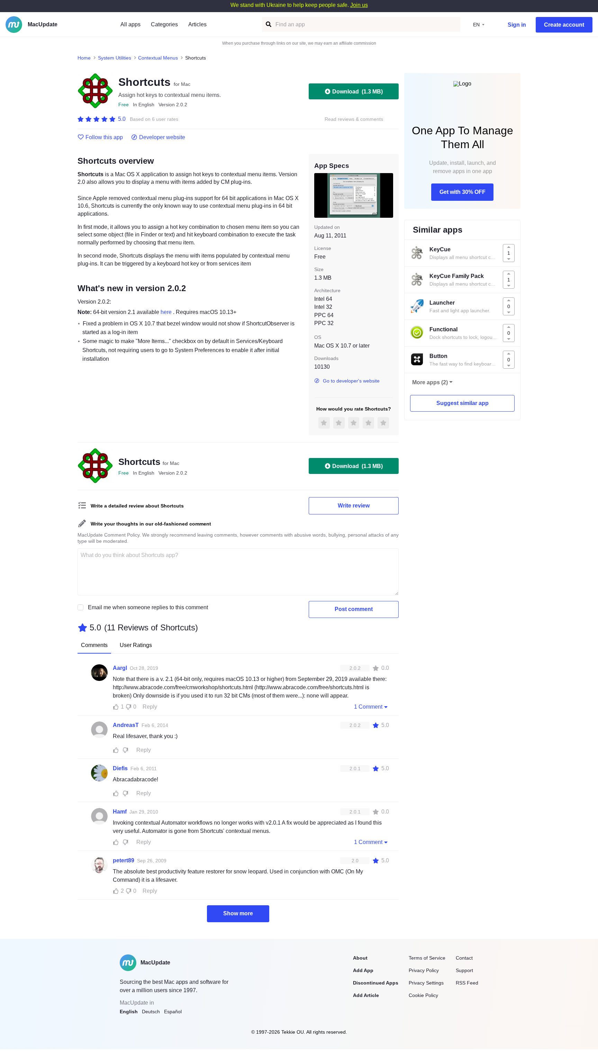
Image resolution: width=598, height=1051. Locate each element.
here (167, 312)
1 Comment (368, 706)
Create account (564, 24)
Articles (197, 24)
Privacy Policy (424, 970)
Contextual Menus (158, 58)
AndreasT (126, 725)
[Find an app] (268, 24)
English (129, 1011)
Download (357, 91)
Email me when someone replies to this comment (148, 607)
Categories (164, 24)
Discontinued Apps (375, 983)
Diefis (120, 768)
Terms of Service (427, 958)
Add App (363, 970)
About (360, 958)
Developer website (162, 137)
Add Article (366, 995)
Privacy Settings (426, 983)
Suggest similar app (462, 403)
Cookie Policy (423, 995)
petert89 (123, 860)
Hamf (120, 811)
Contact (464, 958)
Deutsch (151, 1011)
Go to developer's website (351, 381)
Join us (359, 5)
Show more (238, 913)
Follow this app (104, 137)
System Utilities (114, 58)
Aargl (120, 668)
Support (464, 970)
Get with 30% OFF (463, 192)
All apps (130, 24)
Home (84, 58)
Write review (354, 505)
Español (173, 1011)
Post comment (354, 609)
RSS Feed (467, 983)
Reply (150, 706)
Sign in (517, 24)
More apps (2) (430, 382)
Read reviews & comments (354, 119)
